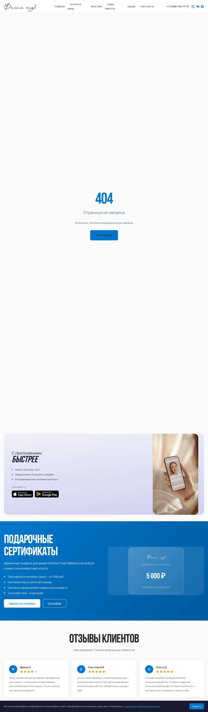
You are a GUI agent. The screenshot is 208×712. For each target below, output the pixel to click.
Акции (131, 6)
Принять (196, 706)
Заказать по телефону (22, 603)
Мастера (96, 6)
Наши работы (110, 6)
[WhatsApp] (193, 6)
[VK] (198, 6)
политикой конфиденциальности (142, 706)
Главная (59, 6)
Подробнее (54, 603)
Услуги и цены (74, 6)
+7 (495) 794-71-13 (178, 6)
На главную (104, 235)
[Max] (202, 6)
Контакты (147, 6)
